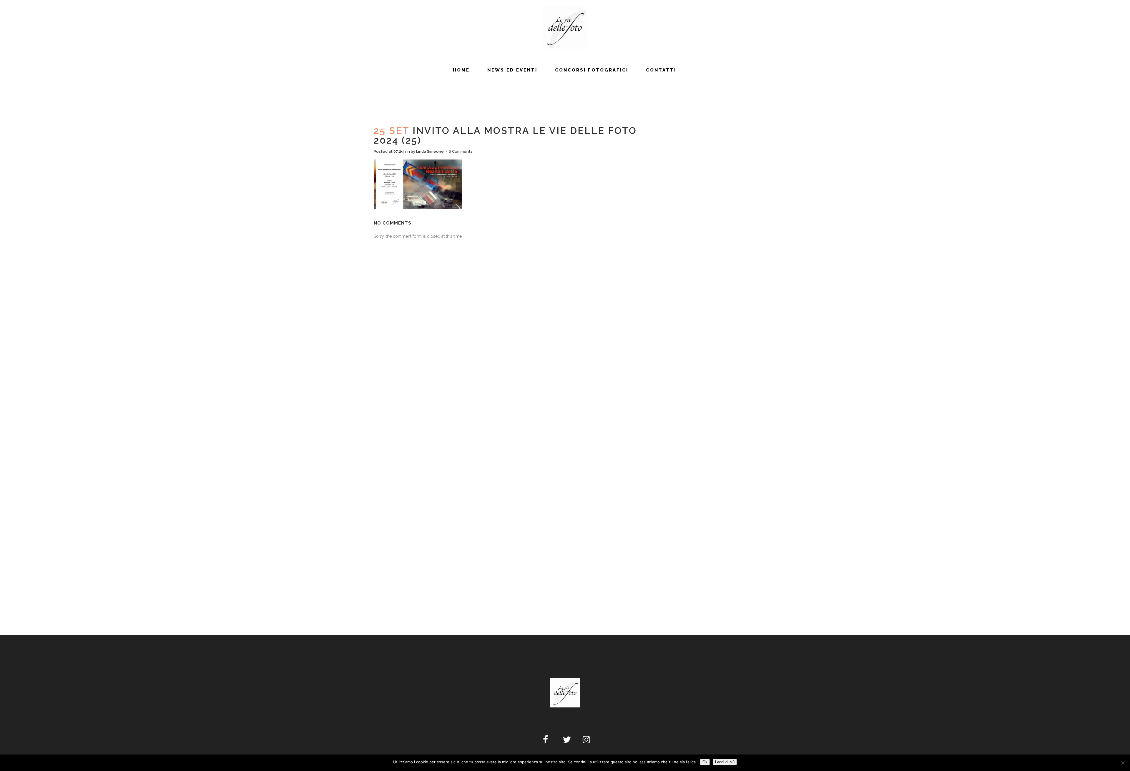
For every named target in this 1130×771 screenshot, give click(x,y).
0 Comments (461, 151)
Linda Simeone (430, 151)
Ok (704, 762)
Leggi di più (724, 762)
